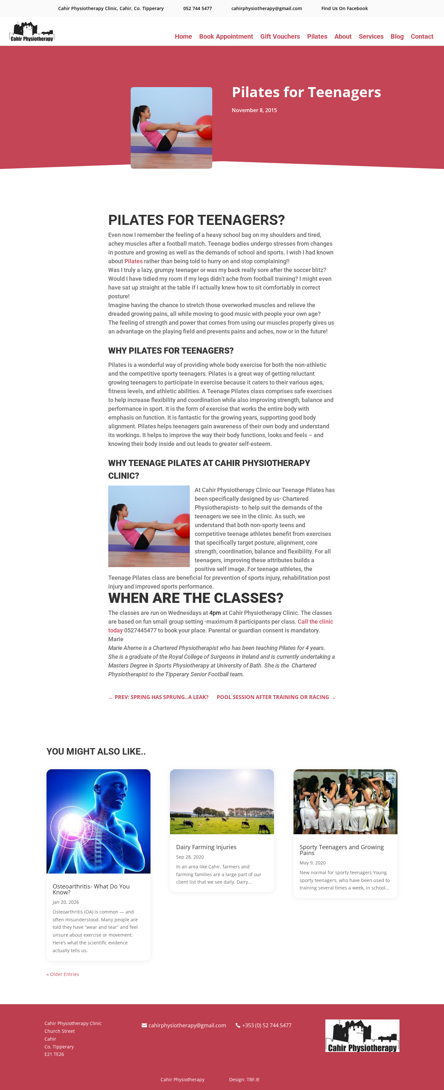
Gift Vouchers (280, 37)
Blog (397, 37)
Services (371, 37)
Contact (422, 37)
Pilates (317, 37)
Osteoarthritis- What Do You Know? (91, 889)
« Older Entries (62, 974)
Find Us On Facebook (344, 8)
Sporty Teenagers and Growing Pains (342, 850)
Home (183, 37)
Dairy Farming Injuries (206, 847)
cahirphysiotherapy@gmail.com (266, 8)
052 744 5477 (197, 8)
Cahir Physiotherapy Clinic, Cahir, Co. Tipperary (111, 8)
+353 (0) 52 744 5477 (267, 1025)
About (343, 37)
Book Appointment (226, 37)
